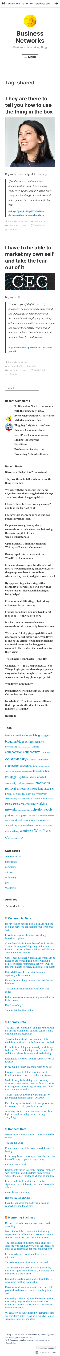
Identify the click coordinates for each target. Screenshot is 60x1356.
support (9, 825)
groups (18, 776)
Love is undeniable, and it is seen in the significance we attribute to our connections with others (29, 1184)
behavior (9, 735)
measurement (40, 798)
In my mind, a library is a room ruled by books (28, 1066)
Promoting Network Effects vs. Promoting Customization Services (29, 692)
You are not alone (14, 1142)
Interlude (10, 716)
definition (44, 771)
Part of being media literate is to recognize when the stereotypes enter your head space (29, 1104)
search (33, 815)
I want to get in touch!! (16, 1164)
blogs (20, 741)
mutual (8, 803)
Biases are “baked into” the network (26, 472)
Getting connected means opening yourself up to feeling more (29, 998)
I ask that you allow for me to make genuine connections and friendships (27, 1204)
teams (31, 825)
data (35, 766)
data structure (16, 771)
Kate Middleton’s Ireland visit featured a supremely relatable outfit (25, 973)
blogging (11, 741)
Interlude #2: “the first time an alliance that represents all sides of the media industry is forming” (28, 705)
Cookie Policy (10, 1343)
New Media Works (17, 221)
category (28, 747)
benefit (28, 735)
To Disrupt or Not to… (27, 406)
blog (36, 735)
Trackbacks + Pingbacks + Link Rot (26, 659)
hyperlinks (19, 783)
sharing (26, 820)
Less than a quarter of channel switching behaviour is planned (25, 936)
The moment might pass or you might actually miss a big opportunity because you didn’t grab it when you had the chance (29, 1270)
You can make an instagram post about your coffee (27, 990)
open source (22, 810)
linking (9, 794)
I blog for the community (17, 1192)
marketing (27, 798)
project (24, 815)
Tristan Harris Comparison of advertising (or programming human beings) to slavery (27, 1096)
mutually (18, 803)
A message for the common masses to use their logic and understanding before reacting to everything (28, 1114)
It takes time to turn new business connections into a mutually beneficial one (30, 624)
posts (17, 815)
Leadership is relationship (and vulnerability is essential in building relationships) (28, 1280)
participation (34, 809)
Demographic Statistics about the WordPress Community (24, 556)
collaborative (31, 752)
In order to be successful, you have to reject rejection (26, 1255)
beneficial (20, 735)
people (48, 809)
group (9, 776)
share (11, 820)
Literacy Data (17, 1022)
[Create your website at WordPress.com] (30, 3)
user (50, 825)
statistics (45, 820)
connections (26, 766)
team (25, 825)
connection (12, 765)
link (52, 788)
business (29, 741)
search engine (43, 815)
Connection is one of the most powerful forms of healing (29, 1149)
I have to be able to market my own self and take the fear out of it (28, 506)
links (19, 799)
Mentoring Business (21, 1217)
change (35, 746)
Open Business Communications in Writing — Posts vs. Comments (25, 545)
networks (11, 809)
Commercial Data (19, 918)
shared (18, 820)
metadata (51, 799)
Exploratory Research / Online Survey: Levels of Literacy (29, 1060)
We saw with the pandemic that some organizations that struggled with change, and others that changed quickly (29, 493)
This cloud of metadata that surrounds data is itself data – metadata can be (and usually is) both (30, 1040)
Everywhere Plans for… (28, 415)
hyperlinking (9, 783)
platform (9, 815)
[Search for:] (22, 388)
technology (10, 877)
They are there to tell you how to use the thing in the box (29, 105)
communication (16, 366)
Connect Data (17, 1129)
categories (21, 747)
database (8, 771)
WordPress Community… (29, 435)
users (8, 831)
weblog (15, 831)
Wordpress (26, 830)
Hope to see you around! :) (18, 1197)
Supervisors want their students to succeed (26, 1262)
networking (39, 803)
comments (46, 752)
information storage (26, 788)
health (27, 777)
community (16, 759)
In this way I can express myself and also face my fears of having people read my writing (30, 1157)
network (27, 803)
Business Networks (30, 37)
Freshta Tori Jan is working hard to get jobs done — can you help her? (28, 614)
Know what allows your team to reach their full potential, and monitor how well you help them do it (28, 1290)
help (33, 777)
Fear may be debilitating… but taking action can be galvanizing (27, 603)
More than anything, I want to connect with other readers (30, 1136)
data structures (27, 771)
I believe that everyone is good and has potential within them (27, 516)
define (35, 771)
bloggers (45, 735)
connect (32, 759)
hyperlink (41, 777)
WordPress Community (19, 684)
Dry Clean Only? (14, 1005)
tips (7, 882)
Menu (32, 56)
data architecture (44, 766)
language (43, 788)
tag (15, 825)
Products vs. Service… (27, 449)
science (8, 872)
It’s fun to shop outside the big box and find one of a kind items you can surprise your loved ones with (29, 926)
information (40, 221)
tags (20, 825)
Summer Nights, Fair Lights (19, 1010)
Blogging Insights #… (27, 425)
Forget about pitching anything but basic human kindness (29, 982)
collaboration (13, 752)
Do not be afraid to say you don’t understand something (27, 1224)
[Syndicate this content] (6, 918)
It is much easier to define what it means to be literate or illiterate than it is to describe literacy (28, 1073)
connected (43, 759)
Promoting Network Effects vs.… (33, 454)
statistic (35, 820)
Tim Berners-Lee (41, 825)
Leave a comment (17, 225)
